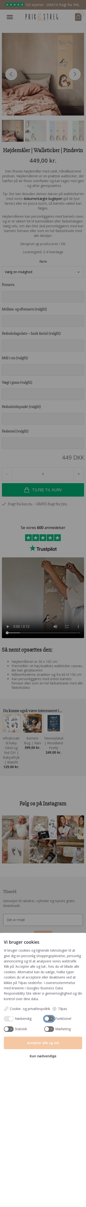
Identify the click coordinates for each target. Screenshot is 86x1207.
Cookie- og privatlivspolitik (30, 1008)
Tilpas (62, 1008)
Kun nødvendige (43, 1056)
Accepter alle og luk (43, 1043)
